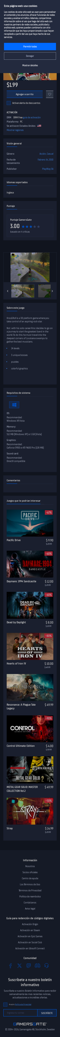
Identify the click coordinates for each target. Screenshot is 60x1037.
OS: (8, 413)
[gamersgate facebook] (10, 965)
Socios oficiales (30, 872)
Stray (10, 828)
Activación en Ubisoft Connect (30, 948)
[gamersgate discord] (37, 965)
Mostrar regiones (15, 130)
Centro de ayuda (30, 878)
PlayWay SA (47, 169)
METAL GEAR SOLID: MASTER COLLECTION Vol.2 (22, 789)
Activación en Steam (30, 930)
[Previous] (7, 291)
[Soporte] (46, 965)
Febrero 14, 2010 (45, 159)
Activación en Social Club (30, 942)
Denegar (30, 56)
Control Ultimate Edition (21, 746)
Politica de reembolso (30, 896)
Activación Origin (30, 924)
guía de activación (32, 117)
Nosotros (30, 866)
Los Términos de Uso (30, 884)
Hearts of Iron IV (16, 663)
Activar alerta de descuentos (26, 103)
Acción (43, 153)
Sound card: (13, 453)
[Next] (52, 291)
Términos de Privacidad (30, 890)
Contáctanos (30, 902)
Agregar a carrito (25, 94)
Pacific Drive (14, 540)
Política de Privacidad (23, 1004)
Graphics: (11, 440)
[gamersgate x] (19, 965)
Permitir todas (30, 46)
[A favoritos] (49, 94)
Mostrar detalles (30, 65)
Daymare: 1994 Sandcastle (21, 581)
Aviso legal (30, 908)
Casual (50, 153)
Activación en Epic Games (30, 936)
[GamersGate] (30, 1026)
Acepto (20, 1004)
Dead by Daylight (16, 622)
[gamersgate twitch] (28, 965)
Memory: (11, 426)
